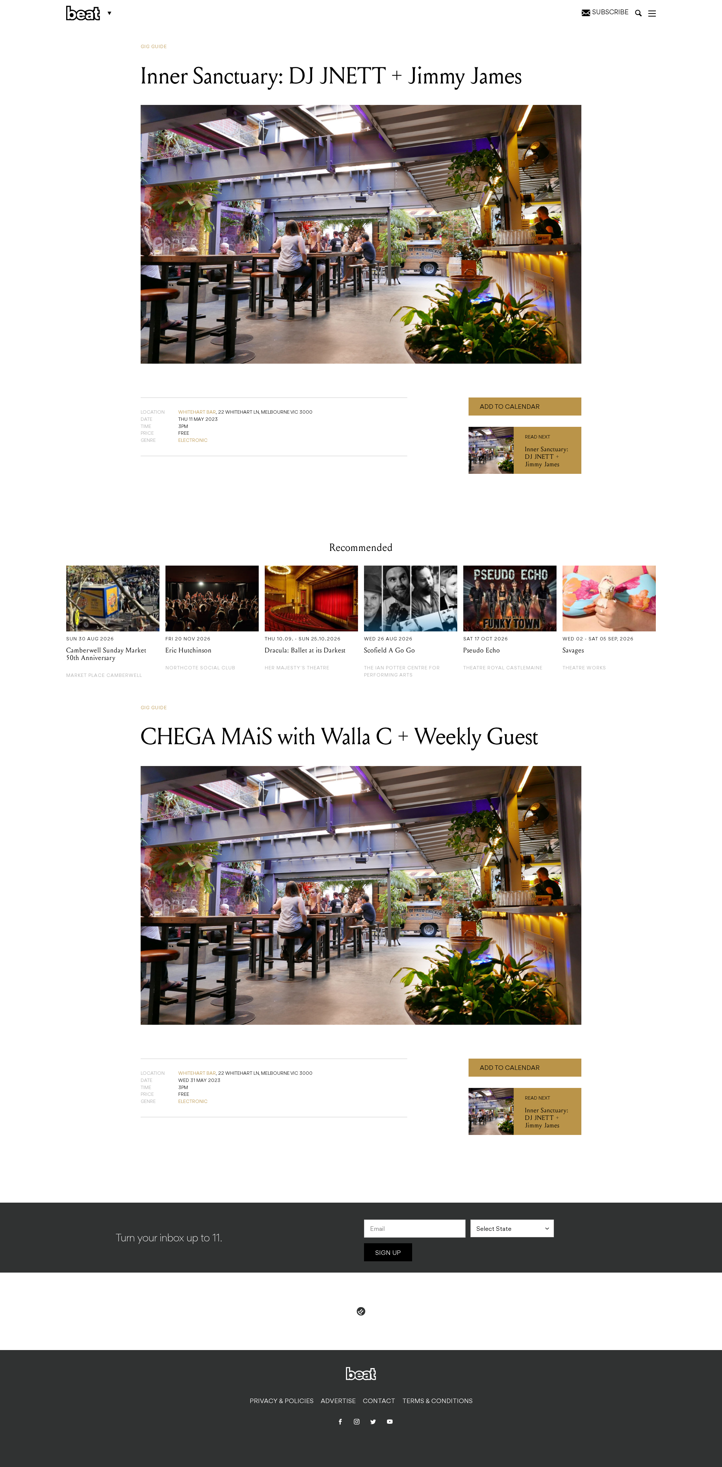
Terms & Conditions (437, 1402)
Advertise (338, 1402)
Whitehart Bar (197, 412)
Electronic (193, 440)
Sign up (388, 1253)
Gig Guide (154, 47)
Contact (379, 1402)
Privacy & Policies (282, 1402)
